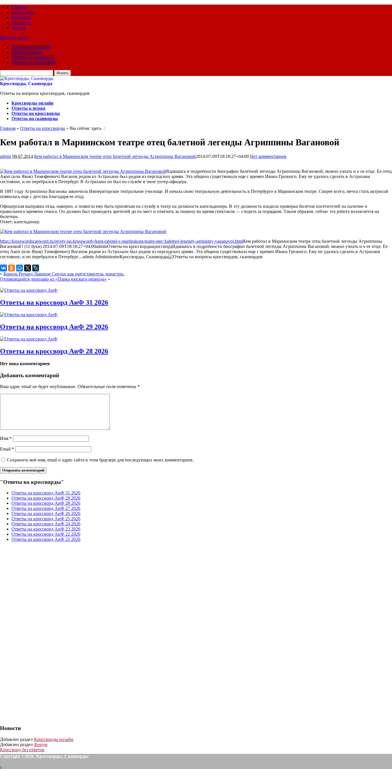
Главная (19, 7)
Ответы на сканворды (33, 57)
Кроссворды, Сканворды (26, 83)
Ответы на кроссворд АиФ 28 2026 (54, 351)
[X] (27, 268)
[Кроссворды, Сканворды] (26, 78)
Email (7, 449)
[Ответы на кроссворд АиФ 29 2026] (28, 314)
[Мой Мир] (19, 268)
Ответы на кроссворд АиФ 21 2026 (45, 539)
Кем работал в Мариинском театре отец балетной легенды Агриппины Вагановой (115, 156)
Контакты (21, 17)
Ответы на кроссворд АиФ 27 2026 (45, 508)
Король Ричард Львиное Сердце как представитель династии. (64, 273)
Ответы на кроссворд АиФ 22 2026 (45, 534)
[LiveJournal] (35, 268)
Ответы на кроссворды (34, 62)
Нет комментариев (268, 156)
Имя (6, 438)
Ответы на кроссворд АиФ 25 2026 (45, 518)
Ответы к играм (27, 52)
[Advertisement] (43, 633)
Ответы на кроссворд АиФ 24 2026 (45, 523)
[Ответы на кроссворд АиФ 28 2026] (28, 338)
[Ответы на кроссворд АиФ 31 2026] (28, 290)
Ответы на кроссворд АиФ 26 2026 (45, 513)
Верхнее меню (14, 37)
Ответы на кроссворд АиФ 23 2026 (45, 529)
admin (5, 156)
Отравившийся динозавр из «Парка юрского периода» (53, 279)
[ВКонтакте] (3, 268)
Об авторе (21, 22)
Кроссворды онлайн (31, 47)
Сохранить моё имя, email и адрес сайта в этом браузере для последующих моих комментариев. (100, 459)
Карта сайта (23, 12)
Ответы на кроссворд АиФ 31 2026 (54, 302)
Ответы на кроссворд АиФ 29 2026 (54, 326)
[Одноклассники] (11, 268)
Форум (18, 27)
